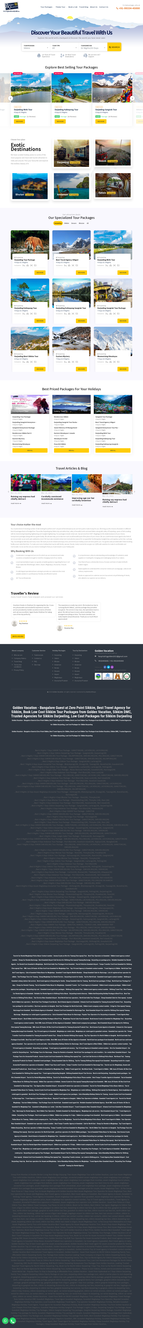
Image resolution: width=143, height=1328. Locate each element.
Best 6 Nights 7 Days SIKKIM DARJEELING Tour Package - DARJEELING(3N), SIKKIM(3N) (72, 869)
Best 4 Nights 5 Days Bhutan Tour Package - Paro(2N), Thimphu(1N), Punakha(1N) (72, 933)
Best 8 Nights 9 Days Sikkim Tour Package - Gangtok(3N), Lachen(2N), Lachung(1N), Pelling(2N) (72, 767)
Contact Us (103, 7)
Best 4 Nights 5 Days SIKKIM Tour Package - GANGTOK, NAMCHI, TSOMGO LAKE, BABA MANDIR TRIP (72, 924)
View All (30, 450)
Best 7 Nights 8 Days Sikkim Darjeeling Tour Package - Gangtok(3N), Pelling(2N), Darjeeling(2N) (72, 891)
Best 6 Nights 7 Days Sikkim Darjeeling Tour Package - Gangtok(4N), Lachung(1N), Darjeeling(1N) (72, 805)
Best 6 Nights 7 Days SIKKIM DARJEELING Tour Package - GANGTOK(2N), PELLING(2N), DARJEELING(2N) (72, 922)
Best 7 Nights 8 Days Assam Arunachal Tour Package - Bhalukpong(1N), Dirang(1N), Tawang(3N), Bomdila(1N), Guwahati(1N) (72, 764)
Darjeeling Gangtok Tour (106, 109)
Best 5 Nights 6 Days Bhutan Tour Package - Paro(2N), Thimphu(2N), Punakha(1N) (72, 852)
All (88, 223)
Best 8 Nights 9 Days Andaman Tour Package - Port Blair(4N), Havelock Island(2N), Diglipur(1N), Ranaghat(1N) (72, 841)
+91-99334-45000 (129, 8)
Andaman (67, 194)
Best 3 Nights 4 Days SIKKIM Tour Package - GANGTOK (72, 811)
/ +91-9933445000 (116, 661)
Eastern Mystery (63, 356)
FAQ (35, 661)
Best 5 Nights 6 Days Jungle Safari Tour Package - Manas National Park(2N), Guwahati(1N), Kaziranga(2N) (72, 769)
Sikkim (108, 160)
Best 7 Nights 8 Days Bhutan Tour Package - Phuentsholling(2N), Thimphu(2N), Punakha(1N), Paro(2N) (72, 894)
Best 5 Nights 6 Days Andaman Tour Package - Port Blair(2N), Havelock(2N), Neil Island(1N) (72, 874)
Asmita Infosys (91, 692)
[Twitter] (108, 667)
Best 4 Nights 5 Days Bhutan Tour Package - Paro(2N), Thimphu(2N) (72, 858)
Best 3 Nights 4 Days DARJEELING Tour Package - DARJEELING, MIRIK (72, 883)
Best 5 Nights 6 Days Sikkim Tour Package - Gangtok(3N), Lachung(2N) (72, 761)
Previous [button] (10, 98)
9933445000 (103, 661)
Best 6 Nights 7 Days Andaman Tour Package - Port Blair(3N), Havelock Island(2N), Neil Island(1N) (72, 877)
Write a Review (17, 636)
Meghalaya (58, 677)
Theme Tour (60, 7)
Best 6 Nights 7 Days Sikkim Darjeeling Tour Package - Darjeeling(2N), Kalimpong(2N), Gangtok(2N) (72, 827)
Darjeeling (68, 162)
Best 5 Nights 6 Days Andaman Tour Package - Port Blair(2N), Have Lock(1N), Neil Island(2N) (72, 778)
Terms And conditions (17, 666)
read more (15, 503)
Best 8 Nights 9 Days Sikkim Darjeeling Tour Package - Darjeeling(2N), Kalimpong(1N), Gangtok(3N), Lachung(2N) (72, 919)
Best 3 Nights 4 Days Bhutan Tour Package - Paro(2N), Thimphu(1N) (72, 797)
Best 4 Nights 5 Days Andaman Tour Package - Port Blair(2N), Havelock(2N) (72, 808)
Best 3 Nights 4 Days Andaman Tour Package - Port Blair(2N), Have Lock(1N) (72, 772)
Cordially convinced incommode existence (52, 497)
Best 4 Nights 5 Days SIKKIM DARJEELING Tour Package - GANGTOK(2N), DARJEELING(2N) (72, 819)
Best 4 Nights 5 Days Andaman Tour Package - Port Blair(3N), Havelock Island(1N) (72, 780)
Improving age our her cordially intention (83, 499)
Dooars (73, 223)
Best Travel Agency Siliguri (67, 260)
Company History (20, 658)
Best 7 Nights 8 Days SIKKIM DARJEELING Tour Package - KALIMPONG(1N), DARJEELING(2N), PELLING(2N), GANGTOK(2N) (72, 935)
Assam (56, 674)
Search (115, 47)
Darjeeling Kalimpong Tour (66, 109)
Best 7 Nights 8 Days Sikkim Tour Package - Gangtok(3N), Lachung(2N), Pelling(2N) (72, 861)
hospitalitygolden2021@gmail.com (113, 656)
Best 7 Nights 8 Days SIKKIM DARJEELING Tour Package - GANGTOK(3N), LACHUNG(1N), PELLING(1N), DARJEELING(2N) (72, 899)
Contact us (38, 658)
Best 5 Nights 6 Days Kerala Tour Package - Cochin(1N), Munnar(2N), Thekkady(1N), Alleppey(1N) (72, 872)
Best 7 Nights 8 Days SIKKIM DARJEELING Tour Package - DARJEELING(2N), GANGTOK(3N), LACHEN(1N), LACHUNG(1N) (72, 916)
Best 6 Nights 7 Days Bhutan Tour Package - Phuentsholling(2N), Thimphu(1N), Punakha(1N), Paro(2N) (72, 905)
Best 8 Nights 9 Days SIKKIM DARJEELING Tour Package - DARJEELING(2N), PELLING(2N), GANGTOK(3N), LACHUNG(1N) (72, 783)
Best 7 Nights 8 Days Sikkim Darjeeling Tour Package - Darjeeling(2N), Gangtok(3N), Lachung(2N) (72, 897)
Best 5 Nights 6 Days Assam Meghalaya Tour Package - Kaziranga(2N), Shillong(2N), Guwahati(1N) (72, 941)
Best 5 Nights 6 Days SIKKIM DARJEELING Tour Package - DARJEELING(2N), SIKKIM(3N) (72, 830)
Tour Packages (46, 7)
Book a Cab (73, 7)
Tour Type (56, 45)
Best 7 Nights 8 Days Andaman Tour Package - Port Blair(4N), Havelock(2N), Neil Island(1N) (72, 803)
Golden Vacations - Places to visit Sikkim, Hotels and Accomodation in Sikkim (98, 1268)
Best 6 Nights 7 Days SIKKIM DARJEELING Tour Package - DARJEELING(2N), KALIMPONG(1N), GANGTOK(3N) (72, 833)
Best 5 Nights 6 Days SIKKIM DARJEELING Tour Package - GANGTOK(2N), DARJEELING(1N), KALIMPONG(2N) (72, 758)
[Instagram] (112, 667)
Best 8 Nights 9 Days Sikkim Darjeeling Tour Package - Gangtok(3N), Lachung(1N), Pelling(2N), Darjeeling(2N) (72, 944)
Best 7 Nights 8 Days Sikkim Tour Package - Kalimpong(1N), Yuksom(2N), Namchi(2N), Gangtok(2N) (72, 855)
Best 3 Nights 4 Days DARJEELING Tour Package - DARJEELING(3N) (72, 902)
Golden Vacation (57, 692)
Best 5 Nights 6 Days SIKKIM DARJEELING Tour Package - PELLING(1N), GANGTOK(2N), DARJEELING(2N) (72, 927)
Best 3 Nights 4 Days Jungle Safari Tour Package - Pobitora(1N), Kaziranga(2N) (72, 836)
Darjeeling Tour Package (24, 260)
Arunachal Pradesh (61, 681)
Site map (37, 665)
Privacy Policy (19, 670)
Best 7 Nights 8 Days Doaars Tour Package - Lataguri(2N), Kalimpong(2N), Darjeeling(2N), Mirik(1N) (72, 913)
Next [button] (132, 98)
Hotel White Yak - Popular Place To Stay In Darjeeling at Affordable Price (42, 1271)
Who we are (18, 655)
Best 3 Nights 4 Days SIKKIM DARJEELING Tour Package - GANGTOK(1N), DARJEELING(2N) (72, 814)
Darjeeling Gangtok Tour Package (111, 308)
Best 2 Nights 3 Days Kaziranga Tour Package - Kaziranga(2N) (72, 816)
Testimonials (38, 655)
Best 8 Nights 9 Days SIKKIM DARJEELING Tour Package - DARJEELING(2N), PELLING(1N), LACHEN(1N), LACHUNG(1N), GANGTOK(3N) (72, 839)
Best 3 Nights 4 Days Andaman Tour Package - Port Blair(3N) (72, 863)
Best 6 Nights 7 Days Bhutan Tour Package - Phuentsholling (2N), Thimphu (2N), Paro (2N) (72, 822)
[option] (31, 99)
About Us (93, 7)
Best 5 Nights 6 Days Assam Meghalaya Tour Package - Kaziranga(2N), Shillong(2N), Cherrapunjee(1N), (72, 908)
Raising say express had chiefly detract (23, 497)
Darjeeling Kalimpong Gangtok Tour (71, 308)
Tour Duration (86, 45)
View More (19, 121)
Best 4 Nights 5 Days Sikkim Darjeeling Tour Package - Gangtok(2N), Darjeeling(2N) (72, 753)
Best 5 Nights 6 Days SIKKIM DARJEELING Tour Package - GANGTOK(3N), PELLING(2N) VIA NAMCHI (72, 880)
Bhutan (24, 194)
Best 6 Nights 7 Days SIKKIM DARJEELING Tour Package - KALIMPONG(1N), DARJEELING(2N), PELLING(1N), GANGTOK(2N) (72, 755)
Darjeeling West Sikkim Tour (26, 356)
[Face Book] (104, 667)
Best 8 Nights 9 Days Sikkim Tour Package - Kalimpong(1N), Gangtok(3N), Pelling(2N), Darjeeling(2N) (72, 866)
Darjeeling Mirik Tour (23, 109)
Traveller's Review (25, 593)
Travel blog (83, 7)
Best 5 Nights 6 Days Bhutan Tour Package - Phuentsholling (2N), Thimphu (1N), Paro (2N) (72, 800)
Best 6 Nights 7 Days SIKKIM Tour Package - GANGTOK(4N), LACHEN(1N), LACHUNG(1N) (71, 750)
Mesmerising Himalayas (107, 356)
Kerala (107, 192)
